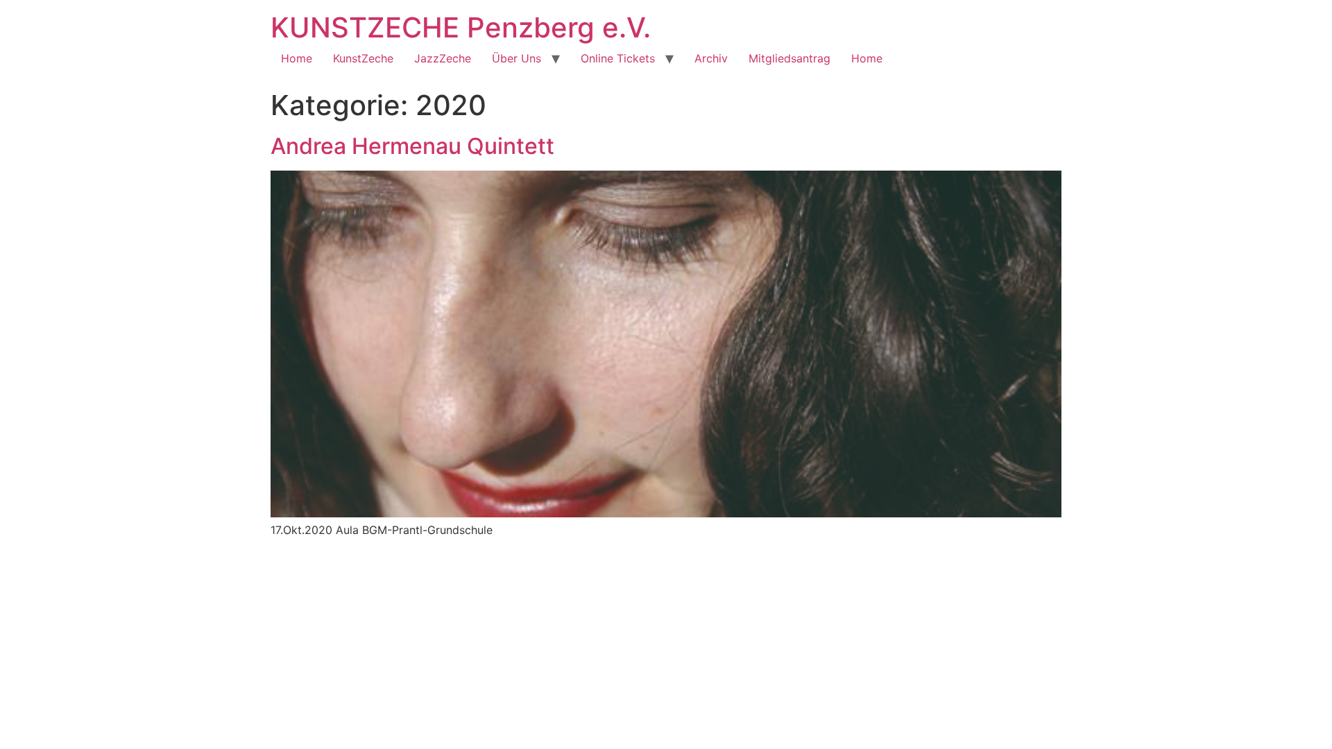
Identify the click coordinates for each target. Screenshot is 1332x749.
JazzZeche (442, 58)
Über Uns (516, 58)
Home (296, 58)
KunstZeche (363, 58)
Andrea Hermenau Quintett (412, 146)
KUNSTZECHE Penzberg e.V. (461, 27)
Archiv (711, 58)
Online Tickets (618, 58)
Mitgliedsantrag (789, 58)
